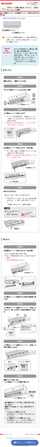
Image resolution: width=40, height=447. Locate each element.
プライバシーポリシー (25, 438)
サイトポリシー (11, 438)
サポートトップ (6, 434)
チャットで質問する (26, 442)
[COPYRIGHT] (20, 446)
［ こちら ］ (34, 40)
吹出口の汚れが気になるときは (14, 18)
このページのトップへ (31, 434)
